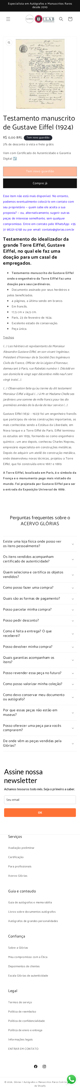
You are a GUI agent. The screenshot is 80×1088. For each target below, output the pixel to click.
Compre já (40, 183)
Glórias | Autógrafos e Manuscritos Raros (36, 1082)
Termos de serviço (20, 1002)
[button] (8, 19)
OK (40, 812)
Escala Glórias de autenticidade (28, 975)
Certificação (16, 857)
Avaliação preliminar (21, 848)
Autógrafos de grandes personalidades (33, 921)
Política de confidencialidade (26, 1021)
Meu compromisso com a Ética (27, 957)
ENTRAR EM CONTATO (23, 1049)
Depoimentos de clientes (24, 966)
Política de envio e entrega (25, 1030)
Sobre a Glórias (18, 948)
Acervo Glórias (17, 876)
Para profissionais (20, 866)
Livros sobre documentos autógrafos (32, 912)
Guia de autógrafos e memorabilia (30, 902)
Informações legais (20, 1039)
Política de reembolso (22, 1011)
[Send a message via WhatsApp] (71, 1079)
